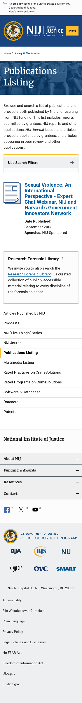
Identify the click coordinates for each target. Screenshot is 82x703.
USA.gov (9, 674)
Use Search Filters (23, 162)
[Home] (45, 31)
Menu (72, 30)
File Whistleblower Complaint (24, 611)
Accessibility (12, 600)
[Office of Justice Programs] (13, 31)
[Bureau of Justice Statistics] (41, 557)
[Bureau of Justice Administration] (16, 555)
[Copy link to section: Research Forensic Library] (61, 258)
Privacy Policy (13, 632)
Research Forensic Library (29, 274)
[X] (22, 511)
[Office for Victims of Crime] (41, 572)
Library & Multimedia (27, 53)
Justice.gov (11, 684)
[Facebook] (8, 511)
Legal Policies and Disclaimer (24, 642)
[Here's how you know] (41, 7)
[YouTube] (37, 511)
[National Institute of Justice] (66, 555)
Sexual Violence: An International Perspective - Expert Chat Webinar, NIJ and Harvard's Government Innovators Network (50, 199)
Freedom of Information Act (23, 663)
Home (7, 53)
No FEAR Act (12, 653)
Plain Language (14, 621)
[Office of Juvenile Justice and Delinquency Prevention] (16, 572)
